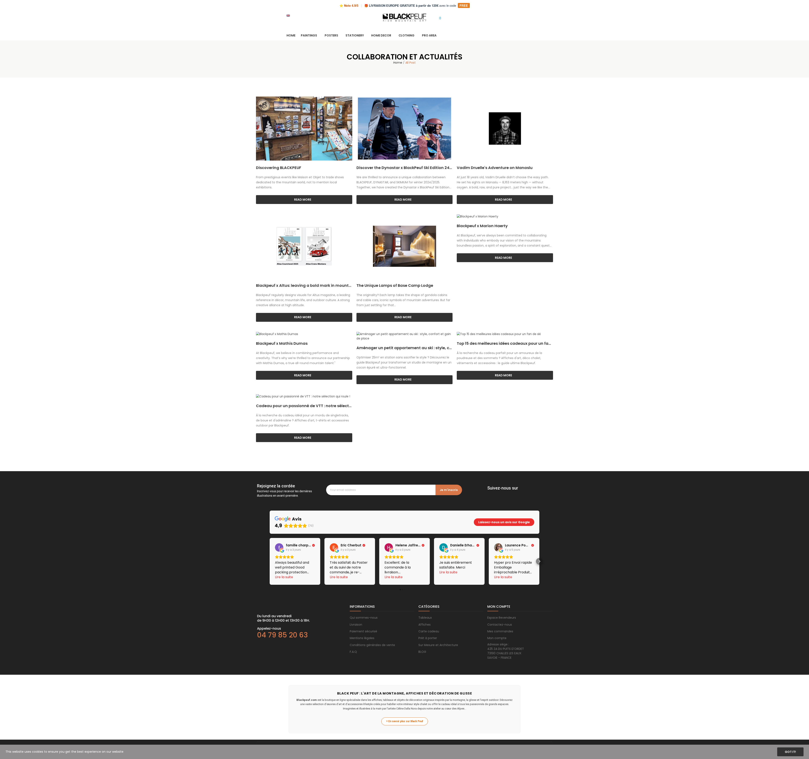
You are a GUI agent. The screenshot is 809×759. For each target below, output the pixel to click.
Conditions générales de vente (372, 645)
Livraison (356, 624)
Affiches (424, 624)
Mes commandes (500, 631)
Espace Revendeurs (501, 618)
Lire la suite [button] (284, 577)
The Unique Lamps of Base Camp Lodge (394, 285)
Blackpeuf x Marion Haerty (482, 225)
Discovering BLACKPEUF (278, 167)
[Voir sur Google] (279, 547)
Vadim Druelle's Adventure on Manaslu (495, 167)
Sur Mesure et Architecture (438, 645)
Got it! (790, 752)
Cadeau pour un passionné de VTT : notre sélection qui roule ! (304, 405)
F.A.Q (353, 652)
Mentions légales (362, 638)
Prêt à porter (427, 638)
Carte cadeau (428, 631)
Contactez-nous (499, 624)
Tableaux (425, 618)
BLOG (422, 652)
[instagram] (498, 494)
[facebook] (489, 494)
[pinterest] (506, 494)
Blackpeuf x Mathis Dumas (282, 343)
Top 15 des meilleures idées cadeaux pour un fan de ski (505, 343)
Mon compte (496, 638)
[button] (269, 561)
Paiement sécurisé (363, 631)
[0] (436, 15)
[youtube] (515, 494)
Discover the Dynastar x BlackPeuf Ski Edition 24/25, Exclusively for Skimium (404, 167)
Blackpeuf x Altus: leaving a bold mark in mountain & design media (304, 285)
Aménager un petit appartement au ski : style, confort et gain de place (404, 347)
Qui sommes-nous (364, 618)
